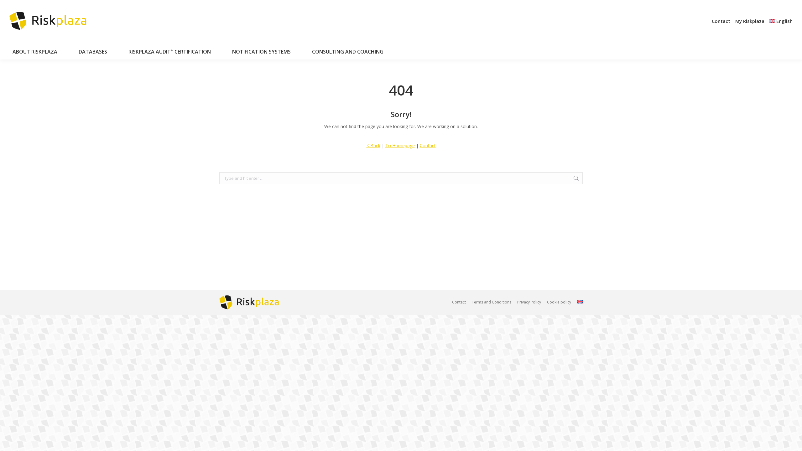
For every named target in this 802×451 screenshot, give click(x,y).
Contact (428, 145)
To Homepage (400, 145)
